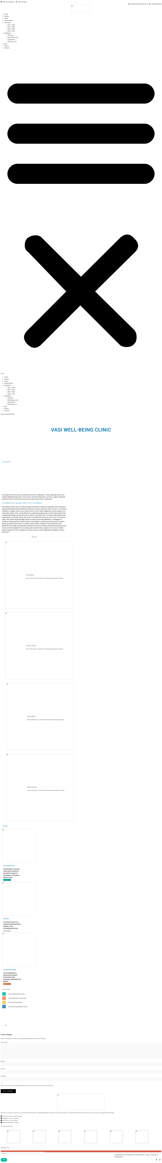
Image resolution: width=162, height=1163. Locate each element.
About (6, 18)
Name (3, 1061)
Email (3, 1069)
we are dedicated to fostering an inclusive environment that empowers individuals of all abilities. (12, 977)
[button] (81, 212)
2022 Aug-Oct (12, 41)
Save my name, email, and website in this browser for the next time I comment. (27, 1086)
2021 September (12, 37)
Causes (6, 16)
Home (6, 14)
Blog (5, 44)
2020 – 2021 (11, 31)
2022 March (11, 39)
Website (3, 1076)
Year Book (7, 22)
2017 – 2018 (11, 25)
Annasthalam (8, 20)
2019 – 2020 (11, 29)
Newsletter (7, 33)
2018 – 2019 (11, 27)
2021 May (10, 35)
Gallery (6, 46)
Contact (7, 48)
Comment (5, 1042)
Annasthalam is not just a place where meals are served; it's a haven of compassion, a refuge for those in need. (11, 873)
